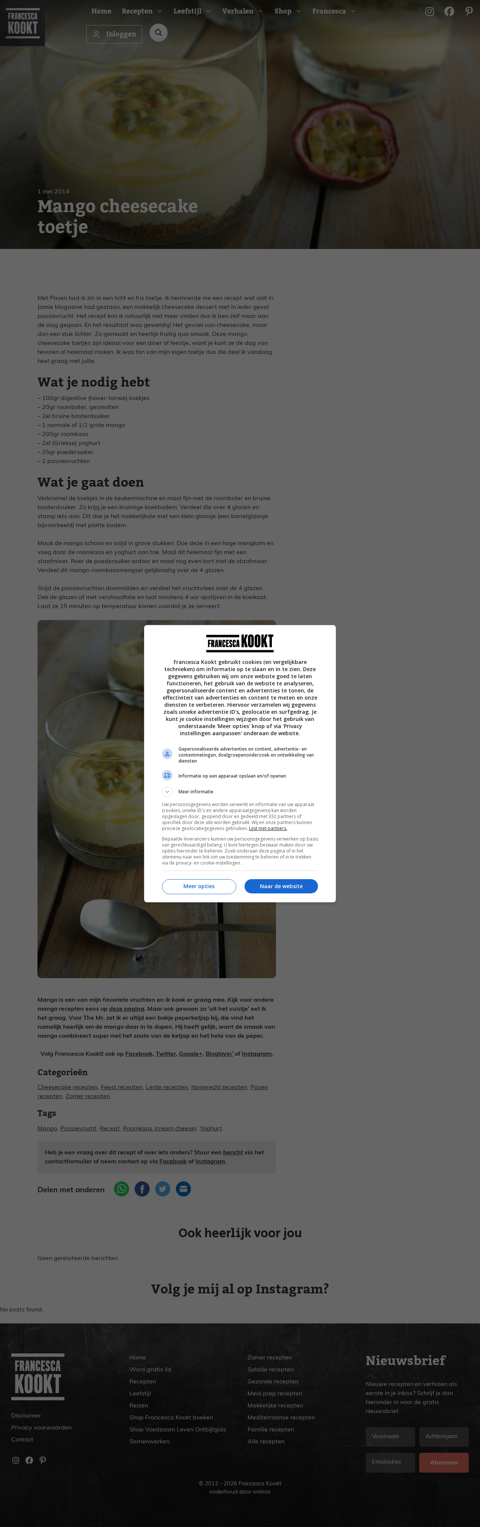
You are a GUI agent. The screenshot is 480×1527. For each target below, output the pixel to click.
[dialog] (240, 763)
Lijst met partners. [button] (268, 828)
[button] (240, 792)
